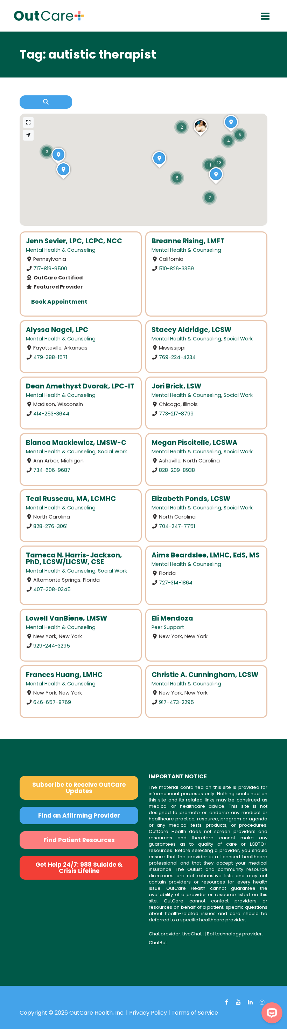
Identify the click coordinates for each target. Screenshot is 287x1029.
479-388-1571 (50, 357)
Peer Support (168, 627)
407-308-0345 (52, 589)
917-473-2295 (176, 701)
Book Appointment (59, 302)
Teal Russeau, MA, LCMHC (71, 498)
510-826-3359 (176, 268)
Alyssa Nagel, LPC (57, 329)
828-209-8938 (177, 469)
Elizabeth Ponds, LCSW (191, 498)
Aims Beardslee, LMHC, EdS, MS (206, 555)
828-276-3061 (50, 526)
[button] (228, 140)
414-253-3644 (51, 413)
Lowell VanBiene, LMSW (66, 618)
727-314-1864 (175, 582)
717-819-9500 (50, 268)
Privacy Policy (148, 1013)
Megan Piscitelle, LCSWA (194, 442)
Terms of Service (195, 1013)
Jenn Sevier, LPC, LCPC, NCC (74, 241)
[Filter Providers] (46, 102)
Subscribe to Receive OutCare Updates (79, 787)
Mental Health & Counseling (61, 249)
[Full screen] (28, 122)
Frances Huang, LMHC (64, 674)
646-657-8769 (52, 701)
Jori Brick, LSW (176, 386)
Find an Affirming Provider (79, 815)
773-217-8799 (176, 413)
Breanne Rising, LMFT (188, 241)
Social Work (238, 338)
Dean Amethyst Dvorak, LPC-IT (80, 386)
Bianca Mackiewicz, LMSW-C (76, 442)
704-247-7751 (177, 526)
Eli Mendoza (172, 618)
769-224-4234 (177, 357)
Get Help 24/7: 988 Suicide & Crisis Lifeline (78, 867)
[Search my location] (28, 135)
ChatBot (158, 942)
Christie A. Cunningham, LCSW (205, 674)
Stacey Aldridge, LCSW (191, 329)
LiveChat (192, 933)
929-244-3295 (51, 645)
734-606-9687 (51, 469)
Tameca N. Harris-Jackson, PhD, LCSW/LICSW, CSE (74, 558)
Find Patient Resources (79, 840)
